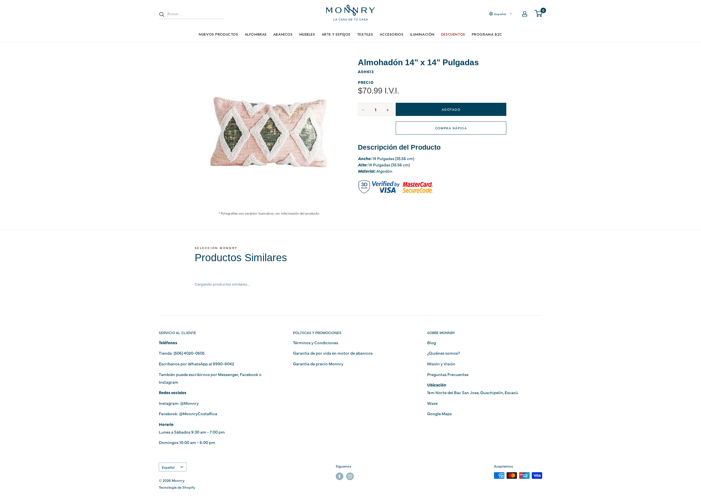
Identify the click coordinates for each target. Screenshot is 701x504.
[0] (538, 14)
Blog (431, 342)
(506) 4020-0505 (189, 353)
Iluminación (422, 34)
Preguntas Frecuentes (448, 374)
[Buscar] (161, 14)
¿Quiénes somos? (443, 353)
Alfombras (256, 34)
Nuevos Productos (218, 34)
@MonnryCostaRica (198, 413)
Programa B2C (487, 34)
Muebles (307, 34)
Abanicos (283, 34)
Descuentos (453, 34)
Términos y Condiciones (315, 342)
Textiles (365, 34)
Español (168, 467)
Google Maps (439, 413)
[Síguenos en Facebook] (339, 476)
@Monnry (189, 403)
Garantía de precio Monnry (318, 363)
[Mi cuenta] (524, 14)
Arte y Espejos (336, 34)
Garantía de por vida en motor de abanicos (333, 353)
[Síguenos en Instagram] (350, 476)
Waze (432, 403)
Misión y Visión (441, 363)
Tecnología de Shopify (177, 487)
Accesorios (392, 34)
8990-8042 (223, 363)
